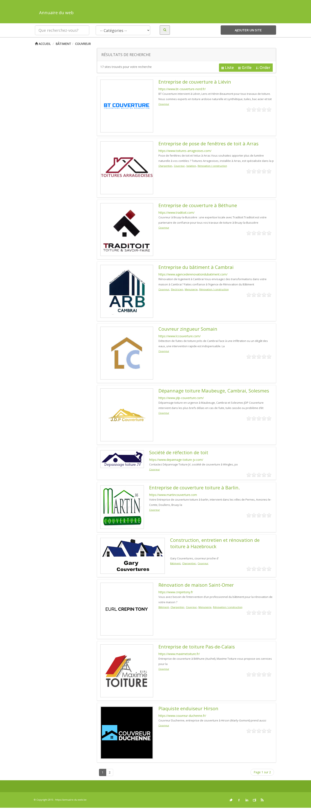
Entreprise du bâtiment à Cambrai (196, 267)
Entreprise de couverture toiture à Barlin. (194, 487)
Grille (247, 67)
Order (265, 67)
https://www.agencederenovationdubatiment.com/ (192, 274)
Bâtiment (63, 44)
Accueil (44, 44)
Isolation (191, 165)
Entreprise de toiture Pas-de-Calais (196, 646)
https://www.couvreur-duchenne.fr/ (182, 716)
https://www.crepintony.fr (175, 592)
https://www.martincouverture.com (173, 495)
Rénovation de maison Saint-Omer (196, 585)
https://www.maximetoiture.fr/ (179, 654)
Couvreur (83, 44)
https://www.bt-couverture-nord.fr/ (182, 89)
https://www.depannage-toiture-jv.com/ (176, 460)
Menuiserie (191, 289)
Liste (229, 67)
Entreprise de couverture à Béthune (197, 205)
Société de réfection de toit (178, 452)
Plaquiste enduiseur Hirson (188, 708)
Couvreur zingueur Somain (187, 329)
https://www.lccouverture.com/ (179, 336)
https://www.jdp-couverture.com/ (181, 398)
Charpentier (165, 165)
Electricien (177, 289)
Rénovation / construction (212, 165)
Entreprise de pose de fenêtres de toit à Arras (208, 143)
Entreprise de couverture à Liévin (194, 81)
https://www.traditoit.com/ (176, 213)
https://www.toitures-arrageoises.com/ (184, 151)
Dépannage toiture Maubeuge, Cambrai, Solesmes (213, 390)
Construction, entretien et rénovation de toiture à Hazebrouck (215, 543)
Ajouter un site (248, 30)
